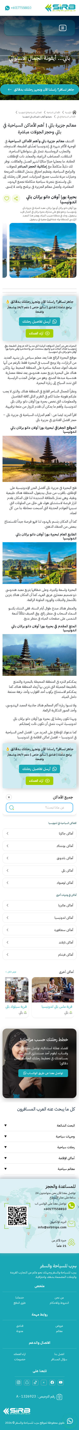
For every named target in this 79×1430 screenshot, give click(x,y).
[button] (51, 281)
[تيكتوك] (35, 1382)
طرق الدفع (20, 1303)
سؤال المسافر (59, 1359)
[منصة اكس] (44, 1382)
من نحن (59, 1297)
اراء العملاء (20, 1354)
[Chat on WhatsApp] (70, 1421)
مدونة (19, 1331)
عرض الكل (11, 971)
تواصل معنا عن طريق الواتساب (44, 1073)
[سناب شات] (27, 1382)
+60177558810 (21, 8)
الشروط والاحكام (59, 1303)
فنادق (19, 1326)
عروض (59, 1326)
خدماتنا (19, 1297)
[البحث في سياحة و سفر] (11, 807)
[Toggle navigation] (62, 27)
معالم (59, 1331)
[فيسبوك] (52, 1382)
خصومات (19, 1359)
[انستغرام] (18, 1382)
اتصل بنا (59, 1354)
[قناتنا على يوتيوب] (61, 1382)
